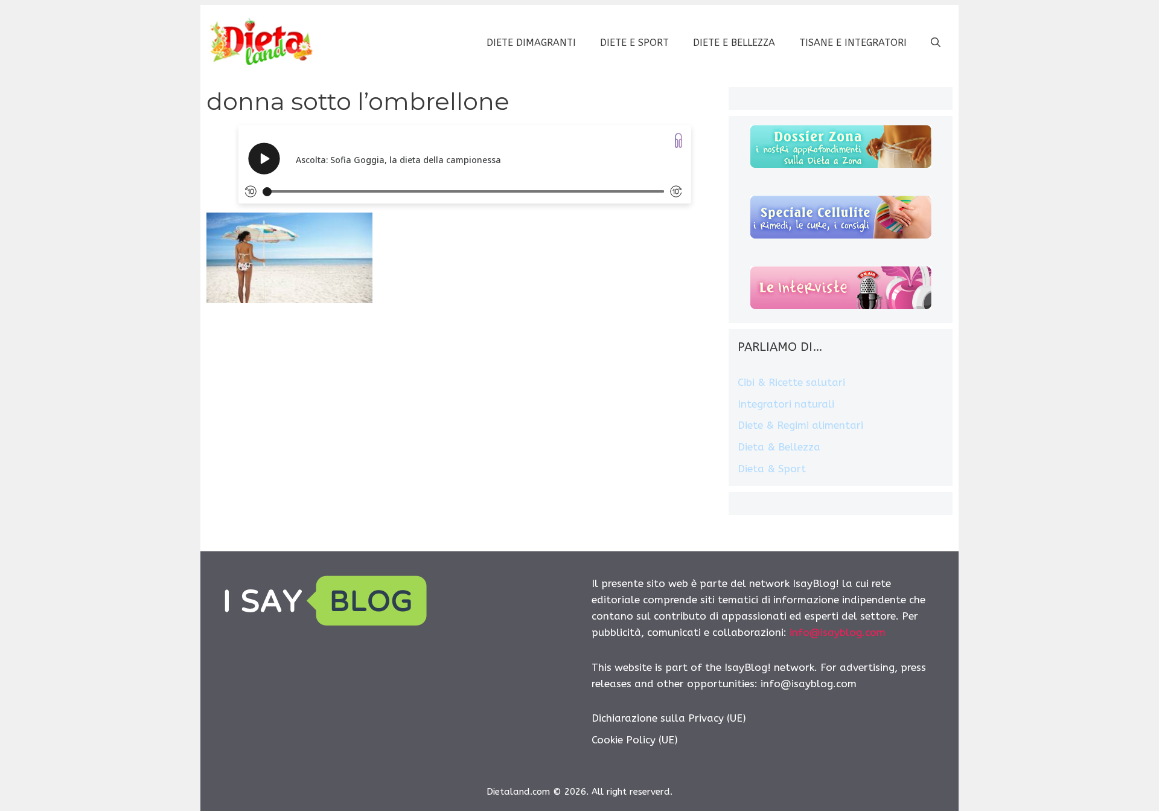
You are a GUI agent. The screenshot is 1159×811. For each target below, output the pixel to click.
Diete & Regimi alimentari (800, 425)
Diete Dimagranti (531, 42)
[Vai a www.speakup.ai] (678, 140)
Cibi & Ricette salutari (791, 382)
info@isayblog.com (838, 632)
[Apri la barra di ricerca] (936, 43)
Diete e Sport (634, 42)
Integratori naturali (786, 404)
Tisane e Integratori (853, 42)
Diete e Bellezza (734, 42)
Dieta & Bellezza (779, 447)
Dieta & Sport (772, 469)
